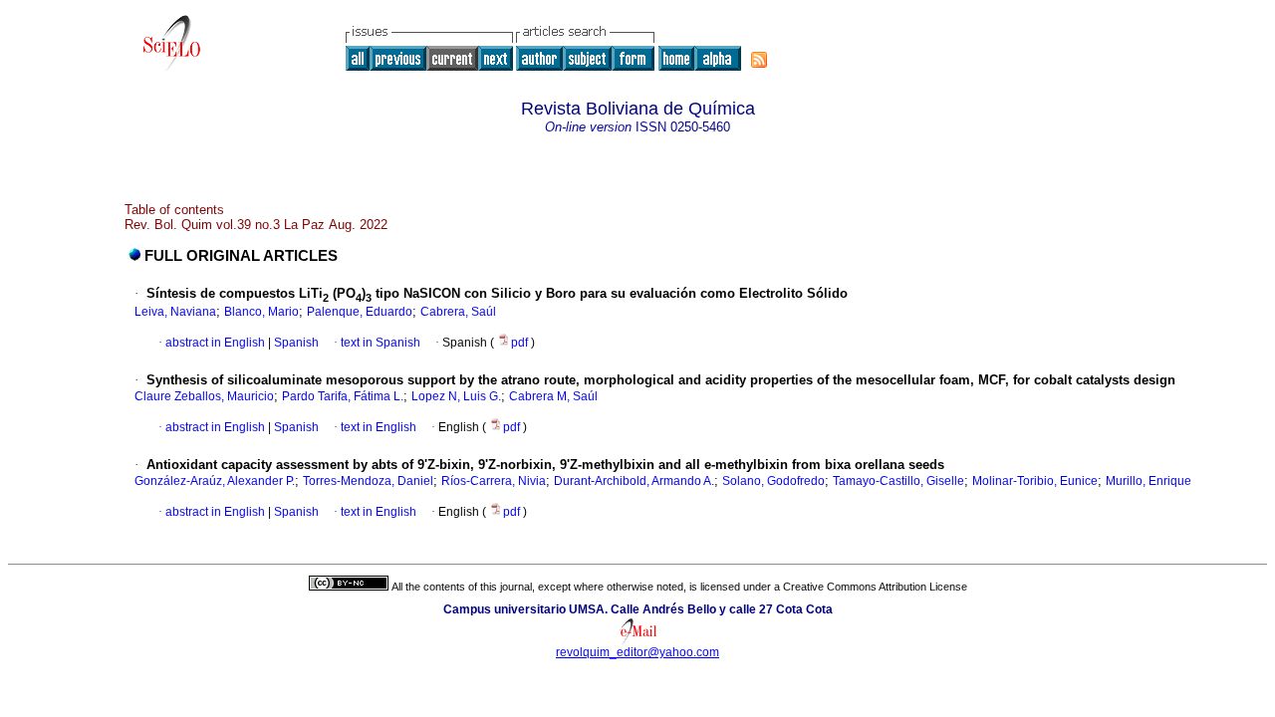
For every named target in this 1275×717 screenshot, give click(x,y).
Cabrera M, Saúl (553, 396)
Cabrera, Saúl (458, 312)
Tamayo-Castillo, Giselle (898, 481)
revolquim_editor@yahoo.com (637, 652)
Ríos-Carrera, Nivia (493, 481)
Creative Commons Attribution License (875, 587)
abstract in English (215, 343)
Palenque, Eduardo (359, 312)
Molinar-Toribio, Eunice (1035, 481)
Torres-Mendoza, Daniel (368, 481)
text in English (378, 427)
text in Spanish (380, 343)
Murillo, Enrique (1148, 481)
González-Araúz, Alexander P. (214, 481)
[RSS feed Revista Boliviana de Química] (759, 60)
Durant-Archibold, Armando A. (634, 481)
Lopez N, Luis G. (456, 396)
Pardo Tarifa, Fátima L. (342, 396)
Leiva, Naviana (175, 312)
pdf (521, 343)
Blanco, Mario (261, 312)
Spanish (295, 343)
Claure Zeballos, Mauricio (204, 396)
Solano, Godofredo (773, 481)
